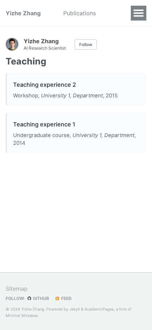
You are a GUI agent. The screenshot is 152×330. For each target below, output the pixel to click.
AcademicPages (99, 309)
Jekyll (74, 309)
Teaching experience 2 (44, 84)
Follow (85, 44)
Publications (79, 13)
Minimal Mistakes (22, 315)
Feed (66, 298)
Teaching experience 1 (44, 124)
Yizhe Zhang (23, 13)
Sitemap (17, 288)
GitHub (40, 298)
